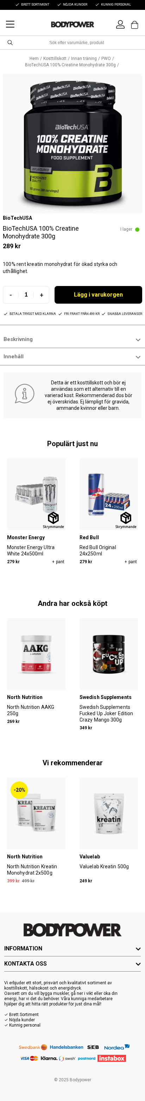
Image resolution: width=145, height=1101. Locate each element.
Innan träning (84, 58)
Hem (34, 58)
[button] (72, 143)
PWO (106, 58)
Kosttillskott (55, 58)
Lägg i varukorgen (98, 294)
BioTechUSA (17, 218)
